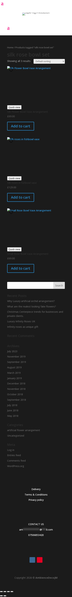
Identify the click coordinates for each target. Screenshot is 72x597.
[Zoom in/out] (1, 591)
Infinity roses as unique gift (22, 326)
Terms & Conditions (36, 494)
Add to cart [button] (20, 126)
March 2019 (14, 372)
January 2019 (14, 378)
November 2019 (16, 356)
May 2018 (12, 415)
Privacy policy (36, 499)
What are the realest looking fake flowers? (31, 306)
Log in (10, 450)
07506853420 (36, 535)
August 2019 (14, 367)
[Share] (8, 591)
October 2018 (15, 394)
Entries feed (14, 455)
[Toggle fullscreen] (4, 591)
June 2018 (12, 410)
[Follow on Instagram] (32, 560)
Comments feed (16, 460)
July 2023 (12, 351)
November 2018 (16, 389)
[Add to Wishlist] (11, 70)
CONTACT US (36, 524)
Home (10, 47)
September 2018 (16, 399)
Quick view (14, 107)
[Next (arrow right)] (4, 595)
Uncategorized (15, 435)
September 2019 (16, 362)
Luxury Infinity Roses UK (21, 321)
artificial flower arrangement (23, 430)
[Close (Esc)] (11, 591)
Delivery (36, 489)
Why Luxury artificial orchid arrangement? (31, 301)
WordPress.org (15, 466)
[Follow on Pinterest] (39, 560)
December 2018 (16, 383)
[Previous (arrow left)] (1, 595)
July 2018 (12, 405)
